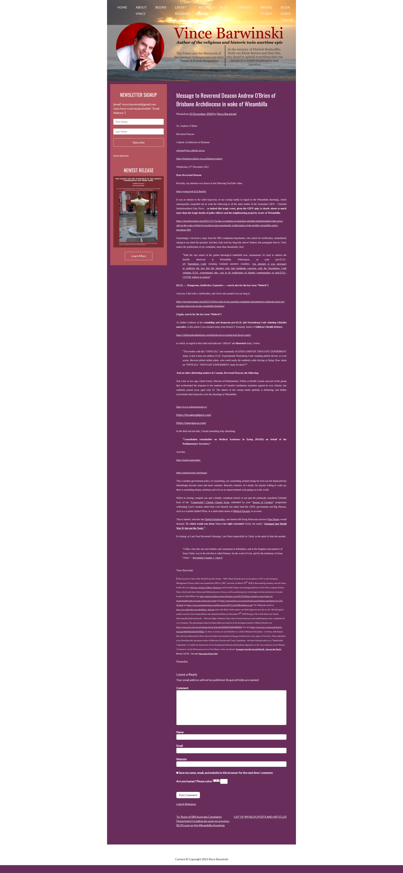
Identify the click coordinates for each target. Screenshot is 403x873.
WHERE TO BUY (266, 10)
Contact (244, 7)
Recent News (205, 10)
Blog (224, 7)
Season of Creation (263, 502)
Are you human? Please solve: (194, 781)
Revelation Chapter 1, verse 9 (207, 557)
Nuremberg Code (197, 264)
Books (160, 7)
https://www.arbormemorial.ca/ (191, 407)
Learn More (138, 256)
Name (180, 732)
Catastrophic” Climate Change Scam (210, 502)
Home (122, 7)
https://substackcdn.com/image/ (191, 472)
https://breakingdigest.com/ (193, 415)
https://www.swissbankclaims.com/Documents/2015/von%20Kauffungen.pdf (220, 605)
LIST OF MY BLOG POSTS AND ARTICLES (260, 817)
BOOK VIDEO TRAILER (287, 13)
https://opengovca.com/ (191, 423)
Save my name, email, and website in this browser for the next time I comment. (226, 772)
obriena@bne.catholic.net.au (190, 150)
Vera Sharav (273, 519)
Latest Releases (182, 10)
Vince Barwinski (226, 114)
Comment (183, 688)
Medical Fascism (241, 511)
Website (181, 759)
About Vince (141, 10)
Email (180, 745)
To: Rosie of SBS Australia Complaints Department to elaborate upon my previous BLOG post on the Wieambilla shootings (202, 821)
